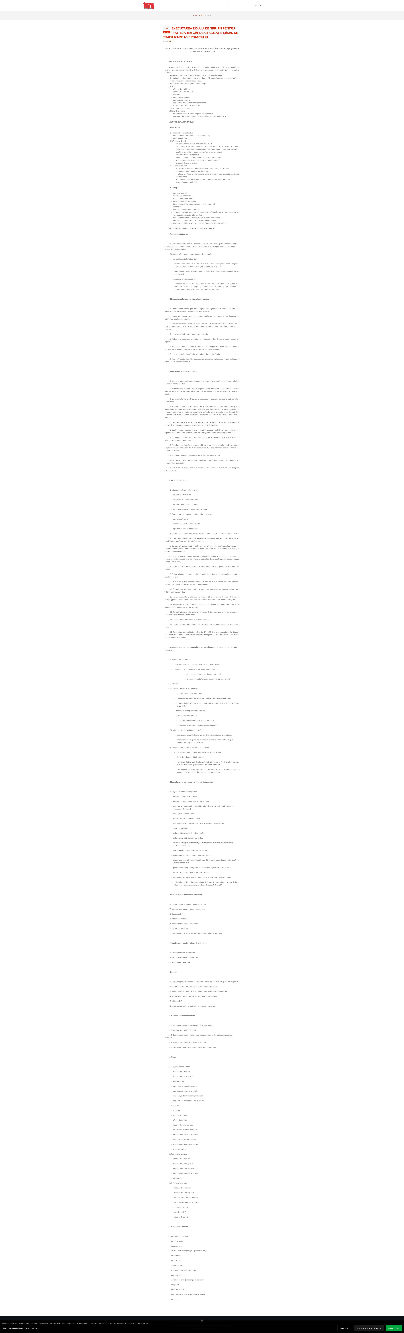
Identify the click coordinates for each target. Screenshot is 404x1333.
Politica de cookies (32, 1328)
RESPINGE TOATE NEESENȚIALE (369, 1328)
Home (195, 15)
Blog (201, 15)
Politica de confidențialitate (12, 1328)
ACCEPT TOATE (394, 1328)
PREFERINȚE (345, 1328)
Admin (169, 41)
